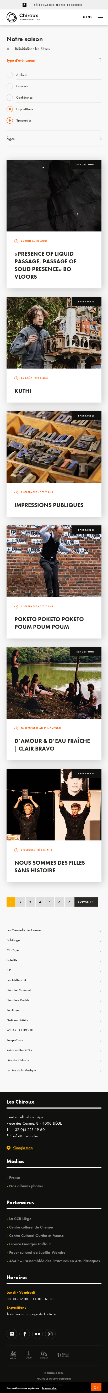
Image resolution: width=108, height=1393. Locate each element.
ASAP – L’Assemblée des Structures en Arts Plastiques (54, 1261)
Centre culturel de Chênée (31, 1227)
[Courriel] (12, 1334)
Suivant (86, 901)
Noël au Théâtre (17, 1020)
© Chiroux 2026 (53, 1373)
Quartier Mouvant (19, 990)
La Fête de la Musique (21, 1070)
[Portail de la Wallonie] (13, 1355)
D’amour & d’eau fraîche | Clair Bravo (52, 744)
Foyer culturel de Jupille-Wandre (37, 1252)
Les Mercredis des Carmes (24, 930)
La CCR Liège (20, 1218)
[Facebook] (24, 1334)
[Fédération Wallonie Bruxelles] (44, 1355)
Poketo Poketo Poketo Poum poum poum (49, 623)
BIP (9, 970)
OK (96, 1387)
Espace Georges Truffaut (30, 1244)
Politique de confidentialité (54, 1378)
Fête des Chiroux (18, 1060)
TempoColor (15, 1040)
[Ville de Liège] (28, 1355)
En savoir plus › (49, 1388)
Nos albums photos (26, 1186)
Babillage (13, 940)
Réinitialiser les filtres (32, 48)
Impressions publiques (48, 505)
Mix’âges (13, 950)
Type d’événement (21, 60)
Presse (14, 1177)
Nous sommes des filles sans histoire (49, 866)
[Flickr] (37, 1334)
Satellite (12, 960)
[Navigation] (100, 17)
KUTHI (22, 391)
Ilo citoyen (13, 1010)
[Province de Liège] (59, 1355)
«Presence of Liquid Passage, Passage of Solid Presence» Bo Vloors (45, 265)
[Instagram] (50, 1334)
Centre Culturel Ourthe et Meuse (36, 1235)
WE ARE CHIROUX (20, 1030)
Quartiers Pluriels (18, 1000)
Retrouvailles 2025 (19, 1050)
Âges (10, 138)
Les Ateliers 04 (16, 980)
